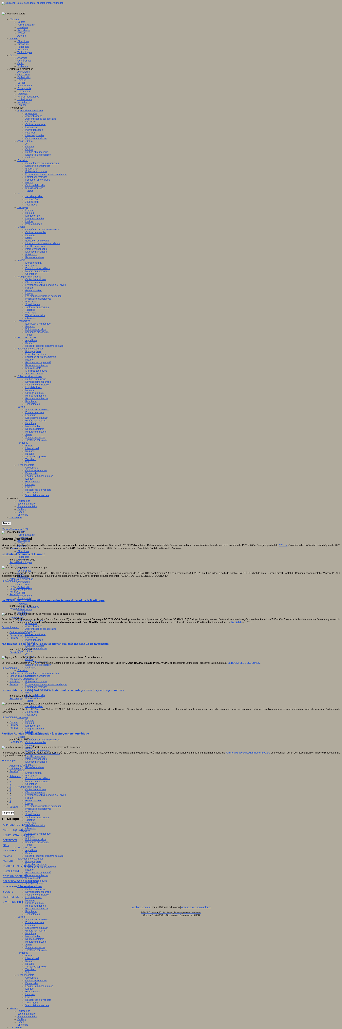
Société (21, 916)
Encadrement (24, 595)
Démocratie (31, 983)
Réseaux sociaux (34, 767)
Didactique (23, 551)
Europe (29, 955)
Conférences (24, 570)
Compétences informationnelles (42, 739)
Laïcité (28, 997)
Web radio (30, 822)
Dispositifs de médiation (38, 665)
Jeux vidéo (31, 714)
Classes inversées (35, 792)
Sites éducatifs (33, 878)
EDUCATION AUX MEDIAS (17, 835)
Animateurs (23, 581)
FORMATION (10, 840)
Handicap (30, 933)
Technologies (24, 562)
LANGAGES (9, 850)
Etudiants (22, 604)
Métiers (21, 770)
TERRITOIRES (11, 897)
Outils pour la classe (36, 648)
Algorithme (31, 850)
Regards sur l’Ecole (36, 941)
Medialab (236, 622)
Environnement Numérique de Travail (45, 795)
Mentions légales (140, 907)
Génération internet (35, 930)
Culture (29, 659)
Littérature (30, 667)
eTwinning (30, 828)
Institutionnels (24, 609)
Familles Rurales (235, 752)
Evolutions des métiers (37, 778)
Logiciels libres (33, 897)
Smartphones (32, 814)
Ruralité (29, 964)
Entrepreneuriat (33, 773)
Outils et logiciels (34, 903)
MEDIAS (7, 855)
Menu (6, 523)
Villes (28, 972)
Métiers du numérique (37, 781)
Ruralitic (14, 591)
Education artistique (36, 864)
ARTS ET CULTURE (14, 830)
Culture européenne (36, 980)
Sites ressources (34, 698)
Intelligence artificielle (37, 894)
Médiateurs (23, 612)
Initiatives (15, 681)
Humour (29, 723)
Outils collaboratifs (35, 695)
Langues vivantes (34, 728)
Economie (30, 925)
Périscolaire (23, 1011)
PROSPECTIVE (11, 871)
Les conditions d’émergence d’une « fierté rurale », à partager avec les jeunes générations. (63, 690)
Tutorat (29, 701)
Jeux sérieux (32, 712)
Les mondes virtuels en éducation (43, 806)
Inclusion (30, 994)
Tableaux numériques (37, 817)
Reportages (16, 562)
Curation (30, 745)
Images (29, 803)
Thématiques (17, 617)
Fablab (29, 797)
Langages (22, 717)
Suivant (14, 807)
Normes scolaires (34, 939)
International (32, 958)
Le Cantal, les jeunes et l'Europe (23, 554)
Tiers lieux (30, 969)
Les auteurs (16, 1027)
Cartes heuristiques (35, 789)
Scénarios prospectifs (36, 842)
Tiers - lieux (31, 1002)
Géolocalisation (33, 800)
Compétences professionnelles (42, 673)
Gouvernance (32, 991)
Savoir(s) (14, 565)
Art (26, 653)
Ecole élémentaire (27, 1016)
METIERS (8, 861)
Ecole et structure (34, 922)
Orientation (31, 784)
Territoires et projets (36, 950)
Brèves (21, 543)
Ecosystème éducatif (36, 928)
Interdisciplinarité (34, 645)
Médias (21, 737)
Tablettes (30, 820)
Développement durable (38, 892)
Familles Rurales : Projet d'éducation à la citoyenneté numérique (45, 733)
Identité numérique (35, 756)
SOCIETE (8, 891)
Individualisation (34, 640)
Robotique (31, 911)
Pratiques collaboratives (38, 808)
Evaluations (31, 637)
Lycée (20, 1022)
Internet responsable (36, 759)
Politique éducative (35, 839)
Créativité (30, 631)
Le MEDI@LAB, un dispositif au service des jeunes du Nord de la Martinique (53, 600)
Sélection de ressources (30, 858)
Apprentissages (33, 626)
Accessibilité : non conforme (196, 907)
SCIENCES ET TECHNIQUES (19, 886)
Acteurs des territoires (37, 919)
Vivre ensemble (25, 975)
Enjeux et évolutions (36, 681)
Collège (21, 1019)
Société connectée (35, 947)
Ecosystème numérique (38, 833)
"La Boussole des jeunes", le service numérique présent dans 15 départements (55, 643)
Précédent (15, 776)
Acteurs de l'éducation (21, 579)
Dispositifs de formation (37, 676)
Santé (28, 944)
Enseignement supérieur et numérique (46, 684)
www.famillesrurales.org (257, 752)
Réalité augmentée (35, 905)
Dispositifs (15, 652)
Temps (28, 844)
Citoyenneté (31, 977)
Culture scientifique (35, 889)
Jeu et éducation (34, 706)
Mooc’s (29, 692)
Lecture (29, 731)
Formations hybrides (36, 687)
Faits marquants (26, 534)
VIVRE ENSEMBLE (13, 902)
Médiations (15, 768)
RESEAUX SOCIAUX (14, 876)
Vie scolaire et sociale (37, 1005)
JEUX (6, 845)
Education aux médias (37, 750)
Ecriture (29, 720)
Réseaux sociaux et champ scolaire (44, 856)
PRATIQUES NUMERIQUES (18, 866)
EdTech (21, 593)
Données (30, 853)
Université (22, 1024)
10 (11, 804)
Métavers (30, 900)
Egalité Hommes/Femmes (39, 986)
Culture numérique (35, 634)
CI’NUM (283, 545)
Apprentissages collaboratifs (40, 629)
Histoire (29, 869)
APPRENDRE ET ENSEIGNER (19, 825)
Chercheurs (23, 584)
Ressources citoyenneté (38, 872)
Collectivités (16, 673)
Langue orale (32, 725)
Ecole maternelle (26, 1013)
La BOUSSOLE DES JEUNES (244, 663)
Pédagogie (23, 557)
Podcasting (31, 811)
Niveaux (14, 1008)
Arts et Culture (25, 651)
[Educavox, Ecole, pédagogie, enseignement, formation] (33, 3)
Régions (29, 961)
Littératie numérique (36, 761)
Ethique (29, 988)
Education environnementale (40, 867)
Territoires (22, 952)
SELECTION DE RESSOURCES (20, 881)
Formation (22, 670)
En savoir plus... (10, 581)
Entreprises (31, 775)
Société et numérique (21, 589)
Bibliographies (33, 861)
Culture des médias (35, 742)
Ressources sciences (36, 875)
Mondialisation (33, 936)
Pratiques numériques (29, 786)
